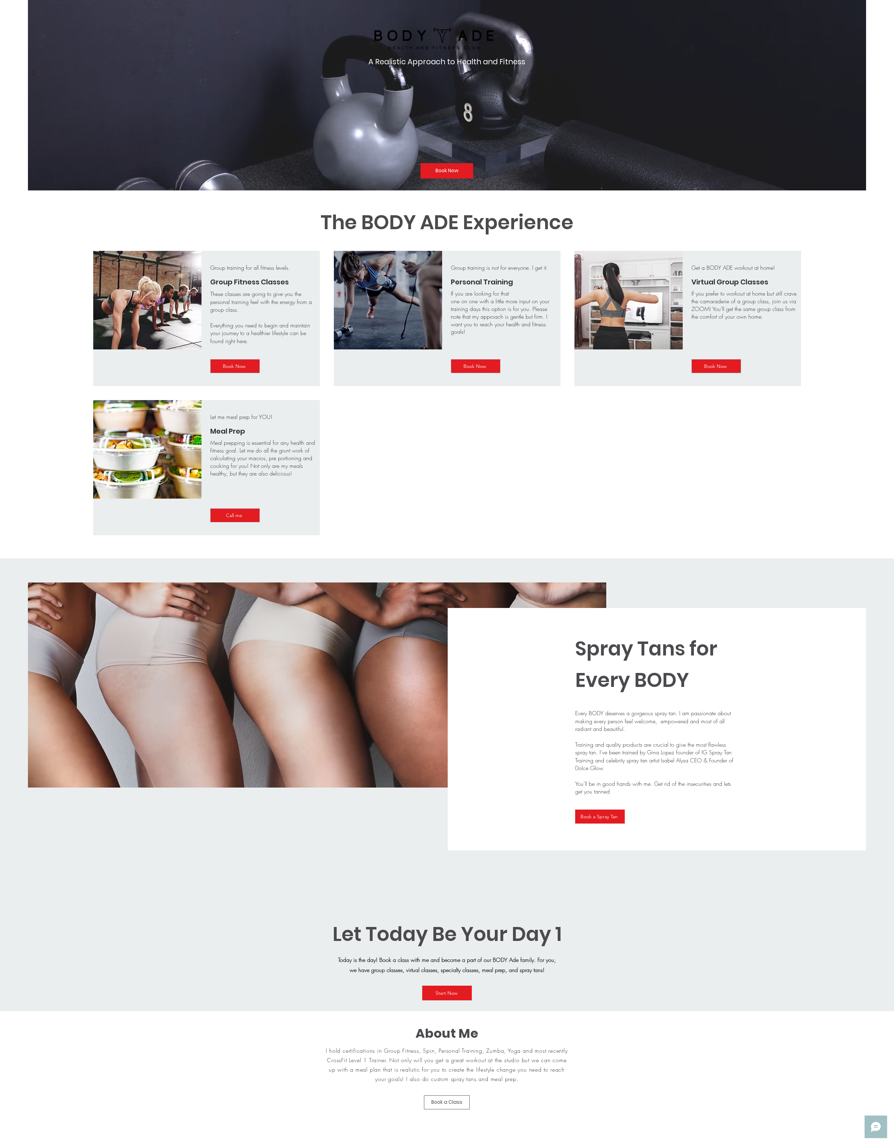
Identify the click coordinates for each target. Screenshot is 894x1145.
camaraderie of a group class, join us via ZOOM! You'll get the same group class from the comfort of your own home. (743, 308)
